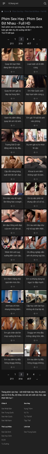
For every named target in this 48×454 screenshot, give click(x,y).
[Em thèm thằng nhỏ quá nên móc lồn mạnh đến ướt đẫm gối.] (12, 269)
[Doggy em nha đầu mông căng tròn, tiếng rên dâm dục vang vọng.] (35, 323)
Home (6, 11)
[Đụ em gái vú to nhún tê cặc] (35, 135)
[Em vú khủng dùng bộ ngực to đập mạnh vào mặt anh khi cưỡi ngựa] (35, 269)
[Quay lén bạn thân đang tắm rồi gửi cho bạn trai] (12, 54)
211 (12, 43)
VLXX (3, 440)
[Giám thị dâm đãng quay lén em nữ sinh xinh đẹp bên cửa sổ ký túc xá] (12, 108)
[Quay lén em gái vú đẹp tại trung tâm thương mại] (12, 81)
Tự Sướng (5, 444)
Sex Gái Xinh (6, 432)
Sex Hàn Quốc (6, 417)
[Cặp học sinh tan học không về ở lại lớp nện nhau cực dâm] (35, 296)
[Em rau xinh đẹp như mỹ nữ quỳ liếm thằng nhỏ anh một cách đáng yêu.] (35, 215)
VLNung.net (13, 3)
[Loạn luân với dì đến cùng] (35, 54)
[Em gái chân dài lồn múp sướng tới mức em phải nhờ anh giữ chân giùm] (12, 323)
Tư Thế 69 (28, 417)
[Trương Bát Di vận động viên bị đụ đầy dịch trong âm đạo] (12, 135)
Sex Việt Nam (6, 421)
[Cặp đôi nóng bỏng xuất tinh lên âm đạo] (12, 162)
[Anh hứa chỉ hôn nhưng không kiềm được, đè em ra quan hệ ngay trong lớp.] (12, 296)
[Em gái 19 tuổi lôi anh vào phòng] (35, 108)
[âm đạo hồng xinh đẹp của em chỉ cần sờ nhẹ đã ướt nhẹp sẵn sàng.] (12, 215)
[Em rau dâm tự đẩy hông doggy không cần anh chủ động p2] (35, 350)
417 (29, 43)
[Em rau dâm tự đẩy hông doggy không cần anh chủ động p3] (12, 350)
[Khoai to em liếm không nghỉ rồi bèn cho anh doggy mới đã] (35, 162)
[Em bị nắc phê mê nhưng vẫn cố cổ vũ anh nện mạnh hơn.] (35, 189)
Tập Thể (27, 421)
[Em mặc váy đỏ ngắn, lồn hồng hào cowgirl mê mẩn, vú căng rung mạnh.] (12, 189)
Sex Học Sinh (6, 436)
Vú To (26, 413)
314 (20, 43)
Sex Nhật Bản (6, 409)
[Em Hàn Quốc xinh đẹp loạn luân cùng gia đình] (35, 81)
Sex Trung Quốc (7, 413)
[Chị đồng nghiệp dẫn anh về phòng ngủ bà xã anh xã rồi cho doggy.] (35, 242)
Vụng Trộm (28, 409)
